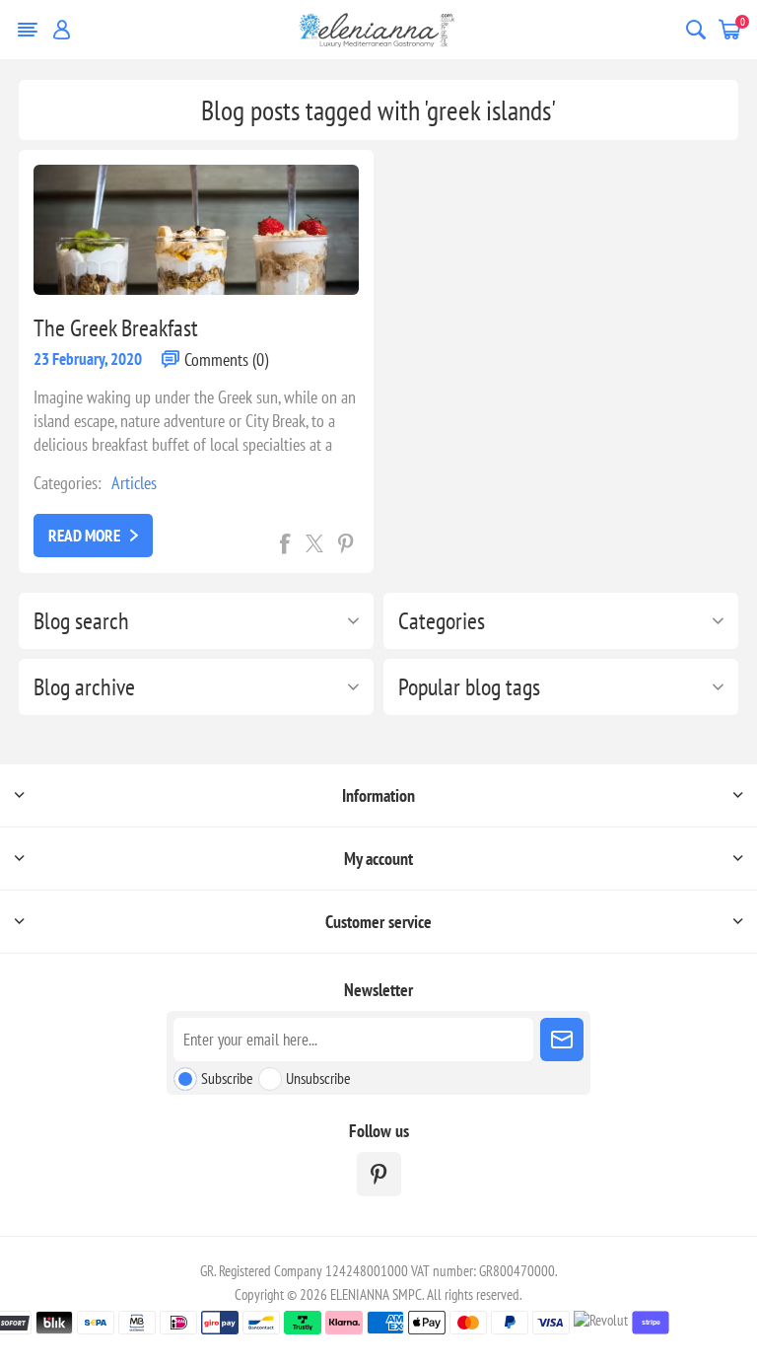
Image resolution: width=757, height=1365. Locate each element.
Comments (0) (226, 359)
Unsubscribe (318, 1078)
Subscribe (227, 1078)
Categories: (68, 482)
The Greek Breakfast (116, 328)
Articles (134, 482)
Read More (84, 535)
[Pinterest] (379, 1174)
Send (562, 1039)
